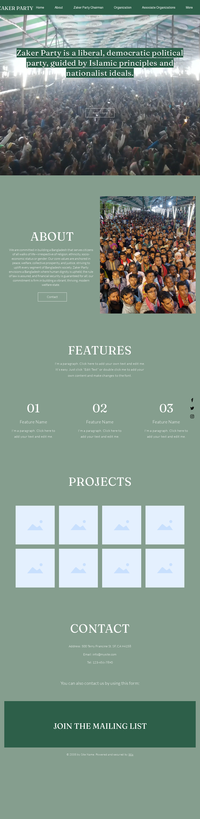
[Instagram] (192, 416)
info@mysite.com (105, 654)
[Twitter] (192, 408)
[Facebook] (192, 400)
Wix (131, 754)
